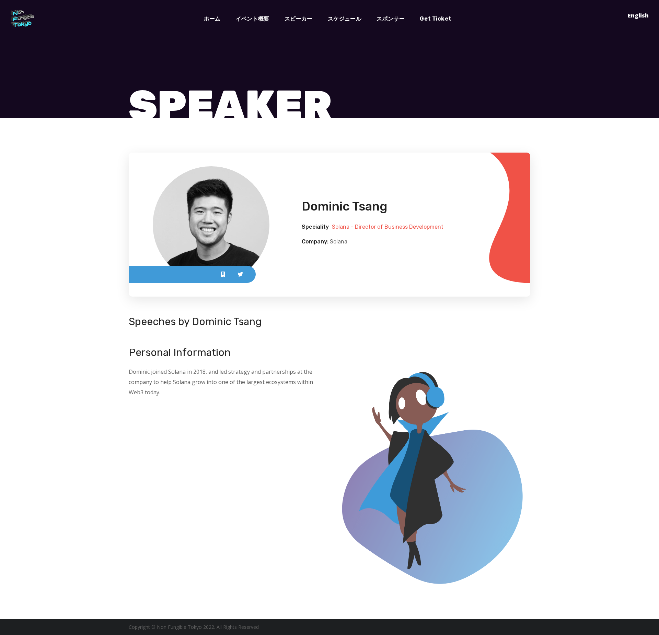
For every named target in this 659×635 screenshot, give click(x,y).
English (638, 15)
